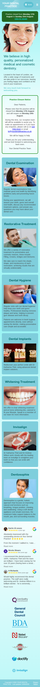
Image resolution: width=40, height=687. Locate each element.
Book (30, 5)
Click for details (21, 19)
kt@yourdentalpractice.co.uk (20, 131)
